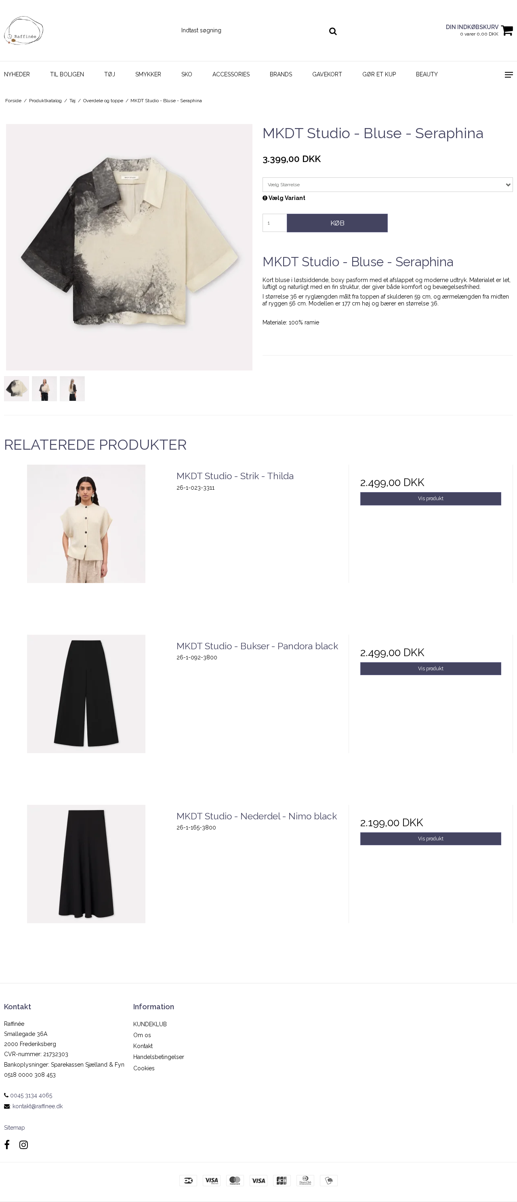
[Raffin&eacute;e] (43, 30)
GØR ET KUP (379, 74)
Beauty (427, 74)
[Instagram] (23, 1145)
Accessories (231, 74)
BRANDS (281, 74)
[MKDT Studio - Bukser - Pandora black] (86, 717)
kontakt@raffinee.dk (38, 1106)
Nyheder (17, 74)
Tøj (109, 74)
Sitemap (14, 1127)
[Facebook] (7, 1145)
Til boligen (67, 74)
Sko (186, 74)
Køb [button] (337, 223)
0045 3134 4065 (30, 1095)
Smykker (148, 74)
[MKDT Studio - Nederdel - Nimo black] (86, 887)
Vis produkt (430, 498)
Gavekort (327, 74)
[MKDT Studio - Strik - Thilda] (86, 547)
